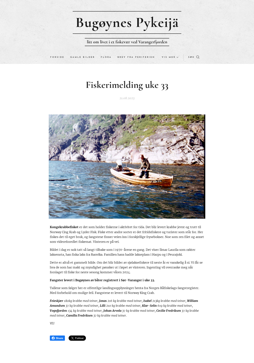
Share (59, 338)
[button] (194, 57)
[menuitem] (58, 57)
